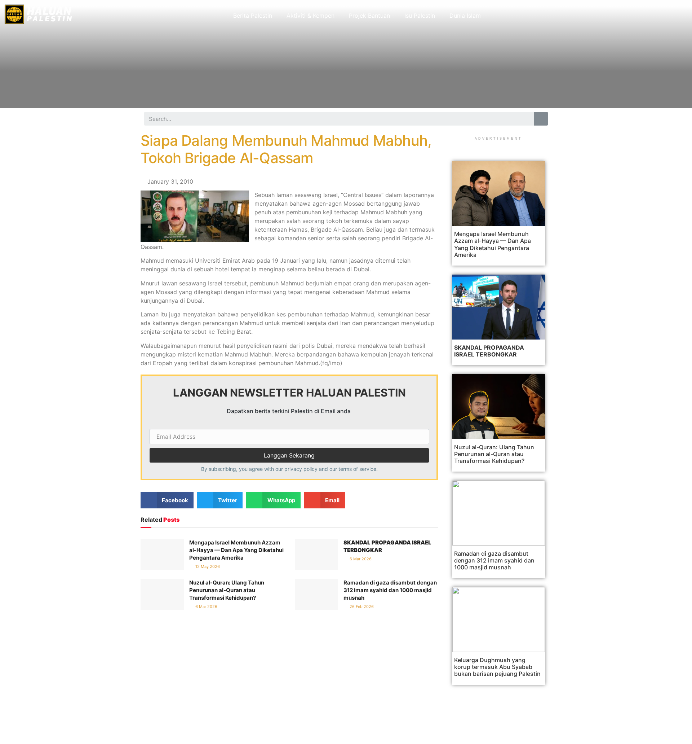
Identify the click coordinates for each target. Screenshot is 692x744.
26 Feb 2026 (361, 606)
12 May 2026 (207, 566)
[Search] (541, 119)
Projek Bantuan (369, 15)
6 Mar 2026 (360, 558)
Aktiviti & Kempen (310, 15)
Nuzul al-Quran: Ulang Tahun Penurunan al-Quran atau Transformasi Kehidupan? (226, 590)
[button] (167, 500)
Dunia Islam (465, 15)
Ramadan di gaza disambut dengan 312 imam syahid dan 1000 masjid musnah (390, 590)
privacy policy (301, 469)
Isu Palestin (419, 15)
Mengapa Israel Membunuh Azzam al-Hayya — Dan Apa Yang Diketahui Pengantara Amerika (236, 550)
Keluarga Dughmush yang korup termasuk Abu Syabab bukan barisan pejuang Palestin (497, 666)
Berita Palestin (252, 15)
